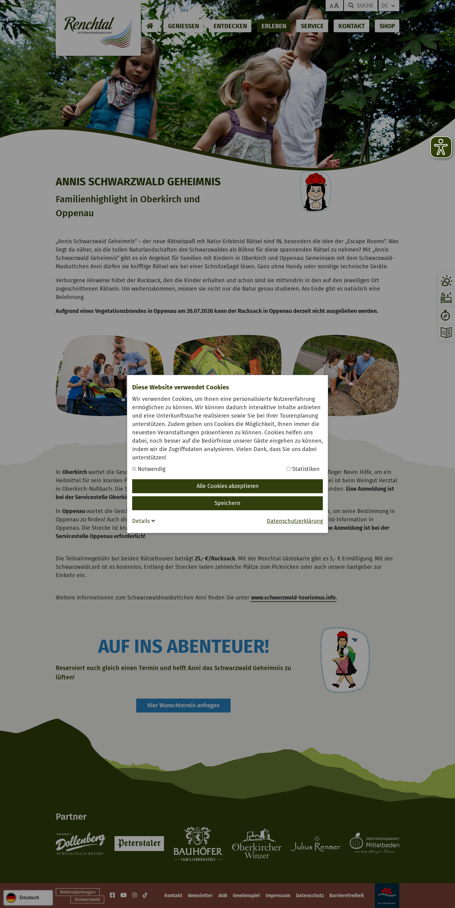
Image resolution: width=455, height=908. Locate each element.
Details (141, 521)
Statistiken (305, 469)
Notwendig (150, 469)
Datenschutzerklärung (295, 521)
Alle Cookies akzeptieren (228, 486)
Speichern (227, 503)
